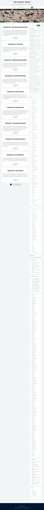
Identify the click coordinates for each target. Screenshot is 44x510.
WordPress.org (34, 494)
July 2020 (33, 340)
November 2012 (34, 444)
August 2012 (33, 449)
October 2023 (34, 315)
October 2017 (34, 369)
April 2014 (33, 423)
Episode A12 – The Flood (15, 44)
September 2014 (34, 415)
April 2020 (33, 341)
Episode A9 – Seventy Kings (15, 91)
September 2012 (34, 447)
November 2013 (34, 426)
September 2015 (34, 398)
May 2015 (33, 404)
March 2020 (33, 343)
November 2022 (34, 323)
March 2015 (33, 406)
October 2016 (34, 381)
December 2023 (34, 312)
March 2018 (33, 363)
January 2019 (33, 357)
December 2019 (34, 346)
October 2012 (34, 446)
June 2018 (33, 361)
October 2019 (34, 349)
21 (16, 184)
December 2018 (34, 358)
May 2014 (33, 421)
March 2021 (33, 337)
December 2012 (34, 443)
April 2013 (33, 437)
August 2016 (33, 384)
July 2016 (33, 386)
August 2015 (33, 400)
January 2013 (33, 441)
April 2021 (33, 335)
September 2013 (34, 429)
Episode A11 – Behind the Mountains (15, 60)
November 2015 (34, 395)
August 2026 (33, 297)
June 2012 (33, 452)
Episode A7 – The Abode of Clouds (15, 123)
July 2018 (33, 360)
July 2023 (33, 317)
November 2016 (34, 380)
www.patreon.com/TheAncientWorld (35, 257)
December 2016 (34, 378)
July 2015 (33, 401)
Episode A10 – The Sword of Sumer (15, 75)
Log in (32, 490)
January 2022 (33, 329)
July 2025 (33, 304)
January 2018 (33, 366)
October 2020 (34, 338)
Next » (19, 184)
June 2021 (33, 332)
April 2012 (33, 455)
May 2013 (33, 435)
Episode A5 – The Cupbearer (15, 155)
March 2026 (33, 298)
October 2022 (34, 324)
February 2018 (34, 364)
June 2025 (33, 306)
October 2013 (34, 427)
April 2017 (33, 377)
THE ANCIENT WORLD (22, 2)
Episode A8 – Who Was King (15, 107)
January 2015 (33, 409)
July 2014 (33, 418)
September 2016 (34, 383)
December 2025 (34, 303)
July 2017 (33, 372)
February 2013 (34, 440)
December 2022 (34, 321)
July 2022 (33, 326)
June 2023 (33, 318)
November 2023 (34, 314)
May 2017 (33, 375)
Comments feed (34, 493)
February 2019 (34, 355)
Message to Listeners (35, 464)
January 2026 (33, 301)
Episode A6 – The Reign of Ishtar (15, 139)
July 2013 (33, 432)
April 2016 (33, 389)
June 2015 (33, 403)
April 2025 (33, 309)
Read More (16, 38)
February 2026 (34, 300)
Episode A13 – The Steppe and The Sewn (15, 27)
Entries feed (33, 491)
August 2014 (33, 417)
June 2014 (33, 420)
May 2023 (33, 320)
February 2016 (34, 392)
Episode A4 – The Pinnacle (15, 170)
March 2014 (33, 424)
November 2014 (34, 412)
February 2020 (34, 344)
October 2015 (34, 397)
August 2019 (33, 352)
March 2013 (33, 438)
